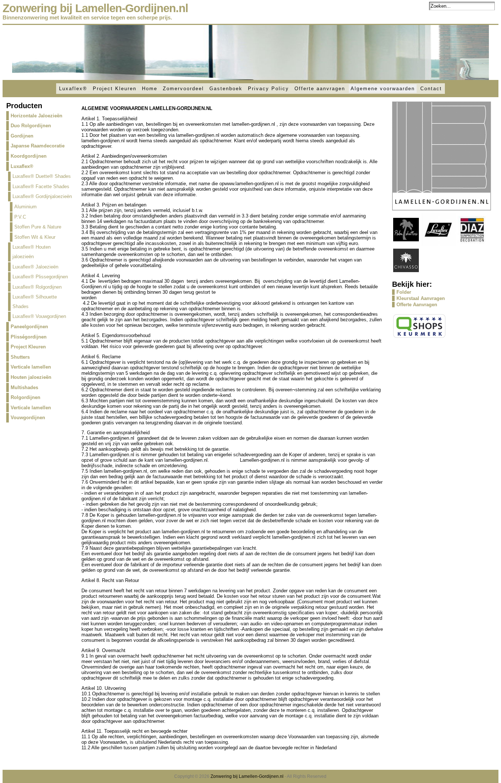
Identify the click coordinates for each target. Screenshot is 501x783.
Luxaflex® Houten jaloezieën (31, 251)
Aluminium (25, 206)
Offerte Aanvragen (416, 304)
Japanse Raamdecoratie (38, 146)
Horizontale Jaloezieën (36, 115)
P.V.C (20, 217)
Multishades (24, 387)
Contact (431, 88)
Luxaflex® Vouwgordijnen (39, 316)
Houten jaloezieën (31, 377)
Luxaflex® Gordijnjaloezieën (42, 196)
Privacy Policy (268, 88)
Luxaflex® (73, 88)
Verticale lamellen (31, 367)
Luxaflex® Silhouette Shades (34, 301)
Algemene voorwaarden (383, 88)
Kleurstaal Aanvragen (420, 298)
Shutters (20, 357)
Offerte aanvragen (320, 88)
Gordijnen (22, 136)
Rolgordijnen (25, 397)
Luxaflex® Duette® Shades (41, 176)
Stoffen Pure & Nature (37, 227)
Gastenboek (225, 88)
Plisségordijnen (29, 337)
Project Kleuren (114, 88)
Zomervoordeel (183, 88)
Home (149, 88)
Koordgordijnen (29, 156)
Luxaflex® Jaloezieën (35, 267)
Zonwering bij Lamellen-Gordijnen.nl (95, 8)
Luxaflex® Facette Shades (40, 186)
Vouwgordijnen (28, 417)
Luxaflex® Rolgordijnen (37, 287)
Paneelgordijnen (29, 326)
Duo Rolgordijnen (31, 125)
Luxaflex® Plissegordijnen (40, 276)
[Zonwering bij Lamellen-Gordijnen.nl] (250, 52)
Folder (403, 292)
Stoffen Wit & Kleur (34, 237)
